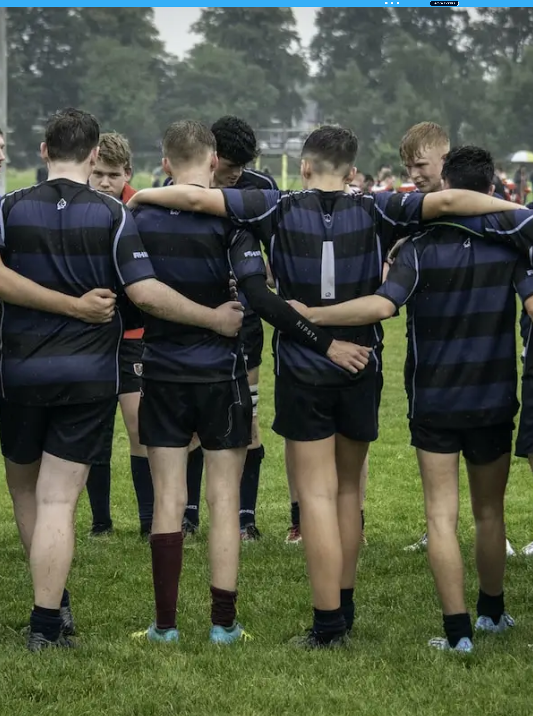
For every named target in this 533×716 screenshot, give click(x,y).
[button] (16, 3)
